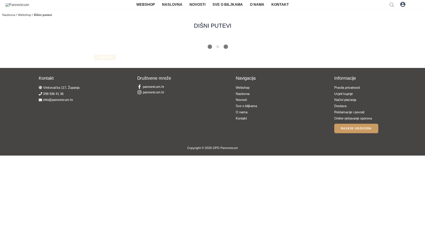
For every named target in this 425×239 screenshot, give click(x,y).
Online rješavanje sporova (353, 118)
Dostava (340, 106)
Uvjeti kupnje (343, 94)
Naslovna (172, 4)
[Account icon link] (403, 4)
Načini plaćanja (345, 100)
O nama (257, 4)
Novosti (197, 4)
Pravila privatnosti (347, 87)
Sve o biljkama (227, 4)
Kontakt (280, 4)
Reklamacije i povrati (349, 112)
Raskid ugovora (356, 128)
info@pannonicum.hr (58, 100)
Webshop (145, 4)
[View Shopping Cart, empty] (413, 4)
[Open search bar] (392, 5)
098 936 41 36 (53, 94)
